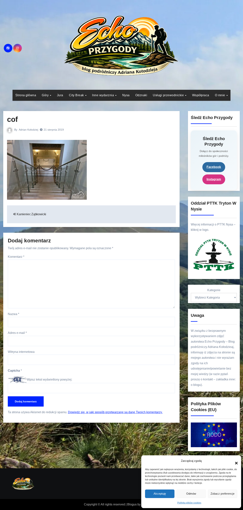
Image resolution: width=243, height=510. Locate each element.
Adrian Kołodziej (28, 129)
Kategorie (213, 290)
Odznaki (141, 95)
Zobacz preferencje (222, 493)
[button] (234, 461)
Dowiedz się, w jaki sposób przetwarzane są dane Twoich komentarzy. (115, 412)
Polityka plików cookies (189, 502)
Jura (60, 95)
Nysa (126, 95)
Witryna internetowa (21, 351)
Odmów (191, 493)
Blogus (132, 504)
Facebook (214, 167)
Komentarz (16, 256)
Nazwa (13, 314)
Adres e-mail (17, 332)
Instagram (214, 179)
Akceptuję (160, 493)
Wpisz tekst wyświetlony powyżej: (49, 379)
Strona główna (25, 95)
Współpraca (200, 95)
